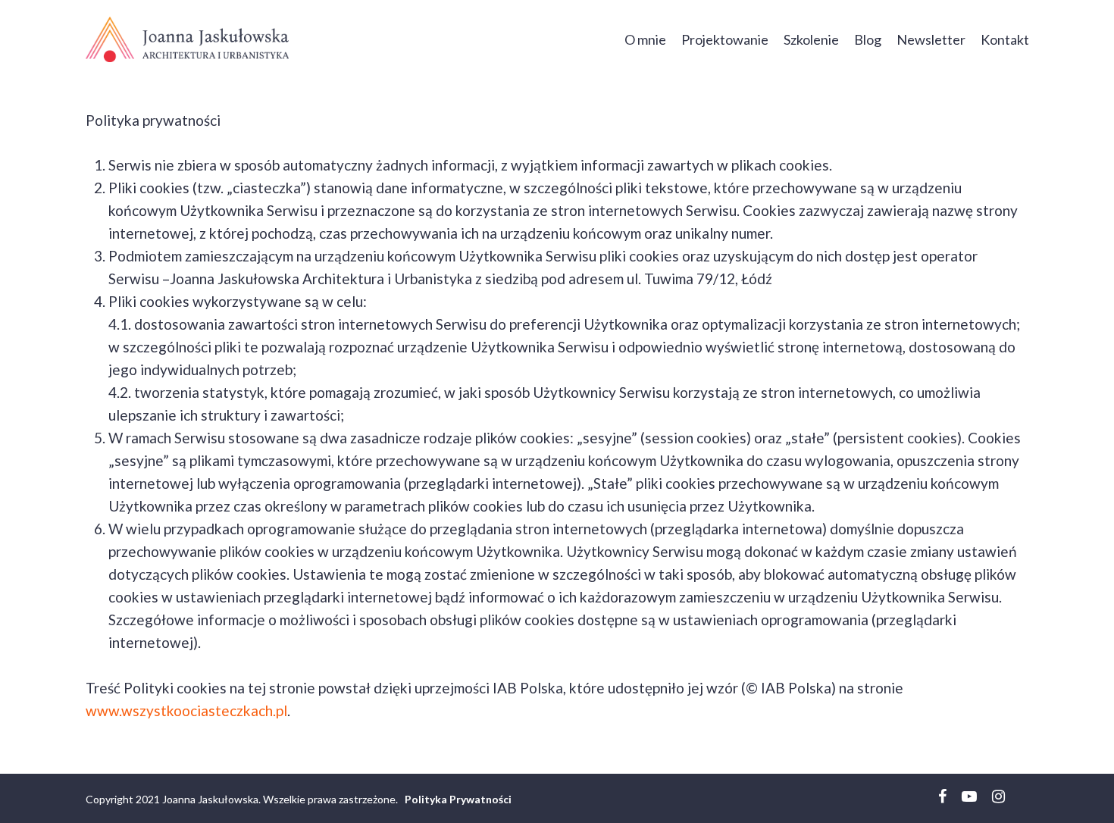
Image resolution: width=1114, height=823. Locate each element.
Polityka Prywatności (458, 799)
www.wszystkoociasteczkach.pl (186, 710)
